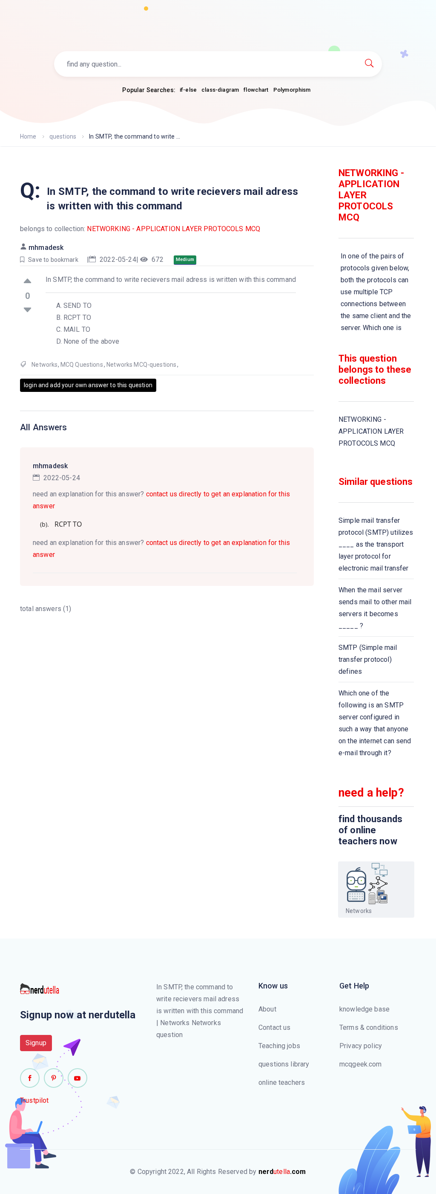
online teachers (281, 1082)
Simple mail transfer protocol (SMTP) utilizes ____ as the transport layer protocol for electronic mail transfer (375, 544)
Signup (36, 1043)
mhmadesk (46, 247)
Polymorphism (292, 90)
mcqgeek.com (360, 1064)
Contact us (274, 1027)
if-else (188, 90)
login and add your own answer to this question (88, 385)
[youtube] (77, 1078)
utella (282, 1172)
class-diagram (220, 90)
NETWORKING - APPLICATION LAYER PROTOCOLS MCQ (173, 229)
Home (28, 136)
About (267, 1009)
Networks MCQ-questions (141, 364)
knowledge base (364, 1009)
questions (62, 136)
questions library (284, 1064)
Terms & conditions (368, 1027)
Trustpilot (34, 1100)
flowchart (256, 90)
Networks (44, 364)
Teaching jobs (279, 1046)
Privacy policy (360, 1046)
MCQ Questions (81, 364)
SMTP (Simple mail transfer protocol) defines (367, 659)
